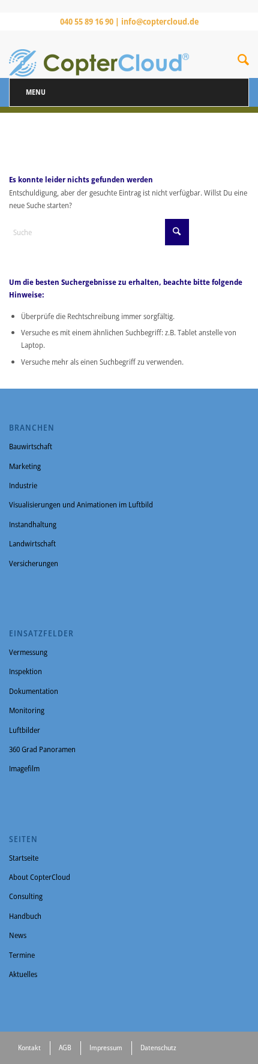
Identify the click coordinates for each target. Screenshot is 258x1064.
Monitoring (26, 710)
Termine (22, 954)
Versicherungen (33, 563)
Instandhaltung (32, 524)
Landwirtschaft (32, 543)
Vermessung (28, 652)
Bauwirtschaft (30, 446)
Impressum (105, 1047)
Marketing (25, 466)
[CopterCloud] (105, 54)
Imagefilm (24, 768)
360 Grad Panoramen (42, 749)
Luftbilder (24, 730)
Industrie (23, 485)
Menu (36, 92)
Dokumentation (33, 691)
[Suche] (243, 61)
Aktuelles (23, 974)
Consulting (26, 896)
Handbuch (25, 915)
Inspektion (25, 671)
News (17, 935)
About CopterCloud (39, 876)
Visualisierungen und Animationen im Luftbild (81, 504)
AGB (65, 1047)
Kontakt (29, 1047)
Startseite (23, 857)
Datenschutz (158, 1047)
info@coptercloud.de (160, 21)
